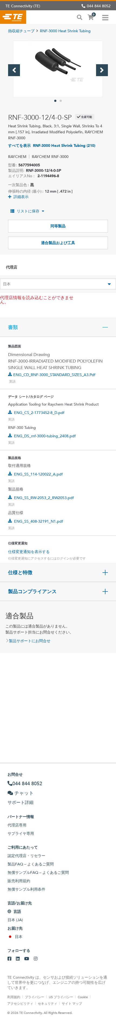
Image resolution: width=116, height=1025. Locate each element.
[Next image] (102, 70)
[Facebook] (9, 958)
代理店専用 (17, 825)
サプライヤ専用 (21, 833)
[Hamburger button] (105, 17)
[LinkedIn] (18, 958)
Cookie (83, 997)
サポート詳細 (20, 802)
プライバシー (34, 997)
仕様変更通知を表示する (29, 551)
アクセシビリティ (20, 1003)
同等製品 (58, 226)
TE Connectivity (13, 17)
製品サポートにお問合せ (29, 640)
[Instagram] (35, 958)
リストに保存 (28, 211)
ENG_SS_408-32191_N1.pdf (38, 521)
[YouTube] (26, 958)
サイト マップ (72, 1003)
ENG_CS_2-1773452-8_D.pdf (39, 412)
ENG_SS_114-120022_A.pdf (38, 474)
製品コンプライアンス (32, 591)
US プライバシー (61, 997)
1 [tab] (55, 101)
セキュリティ (47, 1003)
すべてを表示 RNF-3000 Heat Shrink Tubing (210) (51, 145)
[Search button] (79, 17)
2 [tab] (61, 101)
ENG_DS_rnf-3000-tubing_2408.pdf (45, 436)
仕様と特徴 (20, 572)
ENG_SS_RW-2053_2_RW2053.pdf (44, 497)
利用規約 (13, 997)
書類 (13, 327)
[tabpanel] (58, 69)
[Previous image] (14, 70)
